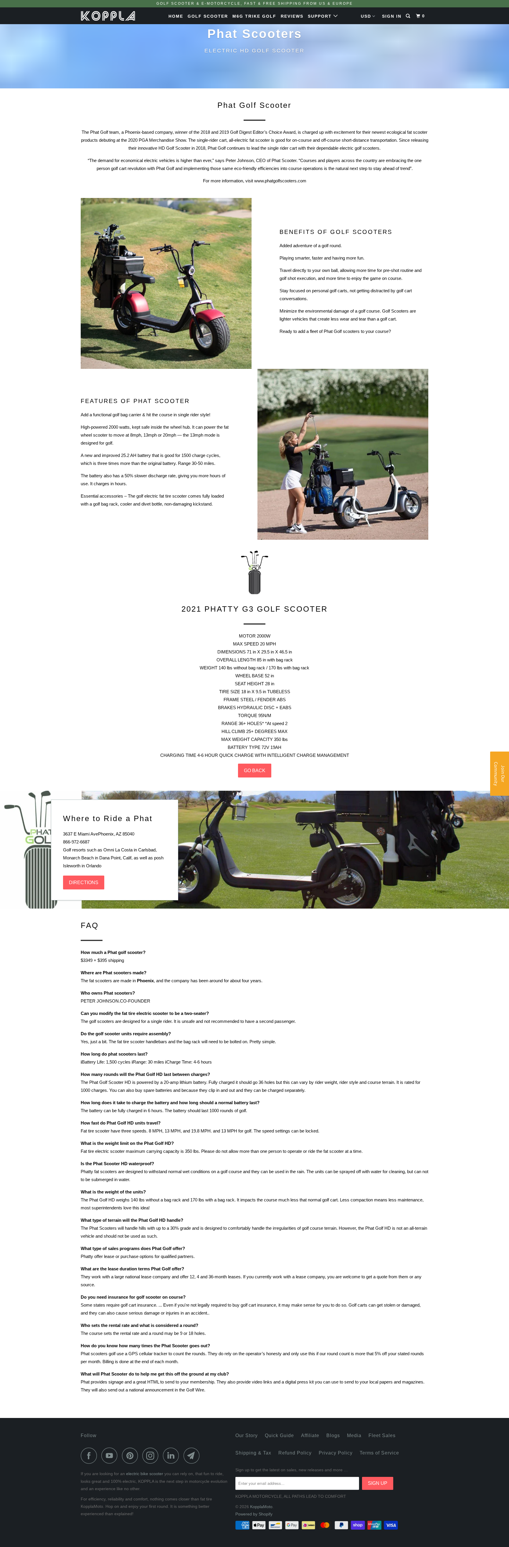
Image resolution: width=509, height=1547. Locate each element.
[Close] (331, 721)
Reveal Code (255, 793)
